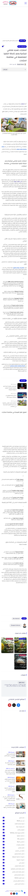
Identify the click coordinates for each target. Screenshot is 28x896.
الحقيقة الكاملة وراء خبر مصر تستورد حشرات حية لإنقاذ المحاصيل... (8, 645)
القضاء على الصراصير (13, 851)
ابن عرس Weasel (13, 821)
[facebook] (18, 705)
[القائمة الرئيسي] (26, 3)
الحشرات (23, 104)
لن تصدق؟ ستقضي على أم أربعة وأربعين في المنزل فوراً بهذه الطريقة (9, 798)
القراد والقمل (13, 848)
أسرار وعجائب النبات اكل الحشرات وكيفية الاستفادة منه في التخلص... (10, 41)
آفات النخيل (13, 818)
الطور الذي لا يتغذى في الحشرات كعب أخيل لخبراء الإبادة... (21, 662)
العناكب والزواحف (13, 845)
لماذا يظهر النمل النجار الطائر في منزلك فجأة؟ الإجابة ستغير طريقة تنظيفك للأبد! (10, 772)
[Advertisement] (14, 23)
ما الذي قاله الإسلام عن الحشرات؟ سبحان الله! (11, 396)
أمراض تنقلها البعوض (13, 866)
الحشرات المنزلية (13, 836)
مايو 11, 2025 (11, 761)
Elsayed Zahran (20, 64)
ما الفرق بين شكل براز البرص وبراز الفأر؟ (10, 763)
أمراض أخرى (13, 863)
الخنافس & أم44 (13, 842)
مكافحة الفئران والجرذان (13, 881)
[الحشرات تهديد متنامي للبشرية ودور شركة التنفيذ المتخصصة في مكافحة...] (22, 403)
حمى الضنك (19, 181)
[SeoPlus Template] (22, 891)
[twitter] (14, 705)
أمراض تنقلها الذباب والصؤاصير (13, 869)
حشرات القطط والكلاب (13, 875)
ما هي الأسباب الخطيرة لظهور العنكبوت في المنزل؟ (9, 789)
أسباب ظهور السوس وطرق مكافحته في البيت (9, 806)
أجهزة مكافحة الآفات (13, 824)
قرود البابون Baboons (13, 878)
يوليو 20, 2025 (11, 777)
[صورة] (20, 754)
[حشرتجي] (8, 3)
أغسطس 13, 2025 (10, 768)
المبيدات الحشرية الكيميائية (13, 857)
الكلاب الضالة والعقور (13, 854)
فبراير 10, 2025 (11, 795)
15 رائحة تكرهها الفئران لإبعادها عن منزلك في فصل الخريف (10, 781)
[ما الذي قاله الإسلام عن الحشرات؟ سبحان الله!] (22, 395)
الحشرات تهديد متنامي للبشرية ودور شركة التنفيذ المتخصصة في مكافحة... (9, 404)
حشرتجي (7, 891)
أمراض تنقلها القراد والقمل (13, 872)
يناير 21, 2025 (11, 752)
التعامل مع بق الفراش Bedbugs (13, 833)
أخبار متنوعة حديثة (22, 46)
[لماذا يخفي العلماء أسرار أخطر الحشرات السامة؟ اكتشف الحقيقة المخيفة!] (22, 386)
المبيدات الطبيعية (13, 860)
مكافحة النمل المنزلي (13, 884)
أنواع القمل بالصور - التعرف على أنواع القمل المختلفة (9, 755)
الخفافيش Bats (13, 839)
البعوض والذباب (13, 830)
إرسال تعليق (21, 682)
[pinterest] (9, 705)
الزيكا (15, 181)
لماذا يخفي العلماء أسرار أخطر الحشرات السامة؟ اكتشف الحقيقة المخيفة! (9, 388)
